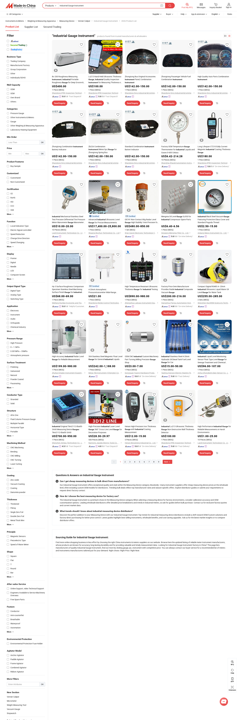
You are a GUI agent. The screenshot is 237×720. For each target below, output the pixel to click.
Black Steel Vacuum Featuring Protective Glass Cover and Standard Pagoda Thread (213, 219)
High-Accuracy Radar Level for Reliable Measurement (68, 358)
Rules (229, 14)
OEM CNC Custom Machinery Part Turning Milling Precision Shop (141, 359)
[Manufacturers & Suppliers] (20, 6)
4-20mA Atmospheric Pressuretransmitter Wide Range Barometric (102, 291)
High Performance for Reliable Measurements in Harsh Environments (214, 429)
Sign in (229, 7)
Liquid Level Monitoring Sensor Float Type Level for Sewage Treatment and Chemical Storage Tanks (212, 359)
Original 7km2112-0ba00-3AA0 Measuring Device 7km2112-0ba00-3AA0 (67, 429)
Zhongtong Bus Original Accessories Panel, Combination (140, 79)
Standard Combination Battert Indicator (139, 148)
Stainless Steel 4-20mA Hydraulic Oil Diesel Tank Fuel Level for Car (176, 359)
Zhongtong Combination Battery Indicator (67, 148)
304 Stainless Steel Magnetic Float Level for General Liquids (105, 358)
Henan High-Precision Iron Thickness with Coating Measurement (140, 429)
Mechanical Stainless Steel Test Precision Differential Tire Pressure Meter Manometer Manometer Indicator (68, 219)
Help (182, 14)
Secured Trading (52, 26)
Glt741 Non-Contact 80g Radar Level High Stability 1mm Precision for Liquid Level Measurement (141, 221)
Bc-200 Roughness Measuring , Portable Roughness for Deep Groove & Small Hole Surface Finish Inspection (68, 79)
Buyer (168, 14)
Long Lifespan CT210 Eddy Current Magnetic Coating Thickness (214, 149)
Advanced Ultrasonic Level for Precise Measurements (104, 221)
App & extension (198, 14)
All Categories (15, 14)
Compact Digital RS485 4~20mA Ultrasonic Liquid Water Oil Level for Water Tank (213, 289)
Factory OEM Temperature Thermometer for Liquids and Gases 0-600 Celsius (178, 149)
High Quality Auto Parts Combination (213, 78)
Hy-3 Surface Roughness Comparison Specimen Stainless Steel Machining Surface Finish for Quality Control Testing (68, 289)
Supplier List (31, 26)
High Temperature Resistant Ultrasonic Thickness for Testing (141, 288)
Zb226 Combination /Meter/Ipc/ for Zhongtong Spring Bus (102, 149)
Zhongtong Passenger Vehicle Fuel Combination (176, 78)
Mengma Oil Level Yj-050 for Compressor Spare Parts (176, 218)
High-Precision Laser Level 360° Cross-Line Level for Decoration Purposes (105, 429)
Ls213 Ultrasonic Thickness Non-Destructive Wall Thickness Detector (177, 429)
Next (166, 461)
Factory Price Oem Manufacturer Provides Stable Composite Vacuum (177, 289)
